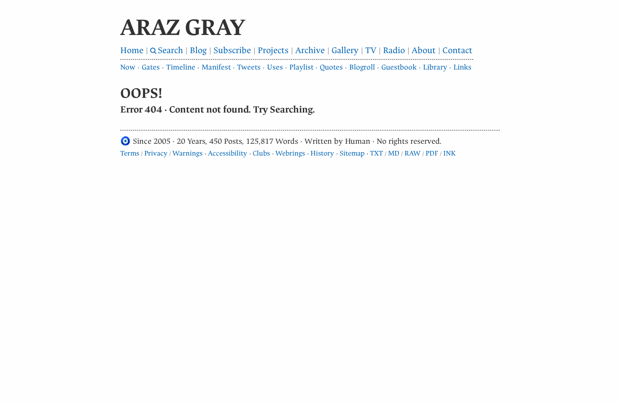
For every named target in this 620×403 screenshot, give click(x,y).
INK (449, 153)
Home (131, 50)
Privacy (155, 153)
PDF (432, 153)
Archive (310, 50)
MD (393, 153)
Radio (394, 50)
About (424, 50)
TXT (376, 153)
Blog (198, 50)
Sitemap (352, 153)
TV (370, 50)
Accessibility (227, 153)
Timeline (180, 67)
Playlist (301, 67)
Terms (129, 153)
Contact (457, 50)
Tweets (249, 67)
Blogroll (362, 67)
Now (127, 67)
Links (462, 67)
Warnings (187, 153)
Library (435, 67)
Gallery (345, 50)
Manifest (216, 67)
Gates (151, 67)
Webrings (290, 153)
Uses (275, 67)
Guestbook (399, 67)
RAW (412, 153)
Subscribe (232, 50)
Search (170, 50)
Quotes (331, 67)
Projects (273, 50)
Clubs (261, 153)
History (322, 153)
